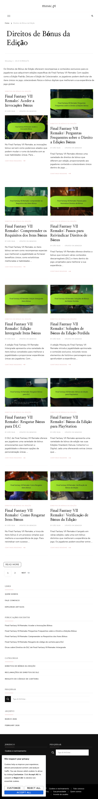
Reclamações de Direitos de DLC (22, 672)
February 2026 (12, 725)
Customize (14, 788)
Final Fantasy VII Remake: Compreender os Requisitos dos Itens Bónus (26, 231)
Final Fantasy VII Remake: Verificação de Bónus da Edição (69, 515)
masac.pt (49, 6)
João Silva (11, 111)
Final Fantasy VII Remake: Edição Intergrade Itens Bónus (23, 328)
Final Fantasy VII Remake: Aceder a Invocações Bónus (19, 101)
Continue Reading (13, 161)
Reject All (34, 788)
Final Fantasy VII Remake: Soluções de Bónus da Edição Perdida (70, 328)
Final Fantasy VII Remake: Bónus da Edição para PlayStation (71, 422)
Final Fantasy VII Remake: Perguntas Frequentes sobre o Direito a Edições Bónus (41, 631)
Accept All (24, 792)
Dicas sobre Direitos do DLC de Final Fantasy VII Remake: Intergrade (35, 647)
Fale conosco (12, 600)
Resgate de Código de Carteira (22, 679)
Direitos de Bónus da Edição (18, 91)
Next (24, 573)
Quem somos (11, 594)
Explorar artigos (14, 607)
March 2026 (11, 719)
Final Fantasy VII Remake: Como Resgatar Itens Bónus (25, 515)
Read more (12, 564)
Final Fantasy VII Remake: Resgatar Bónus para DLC (25, 422)
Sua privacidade (59, 791)
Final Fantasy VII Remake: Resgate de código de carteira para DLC (34, 642)
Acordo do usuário (60, 794)
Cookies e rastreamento (15, 751)
